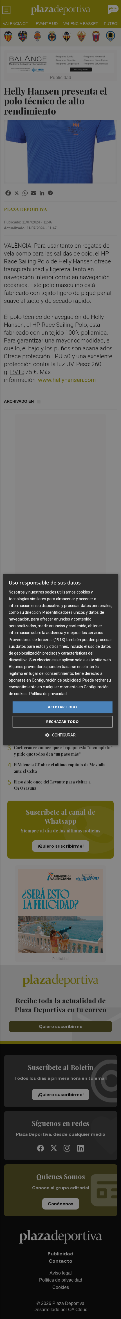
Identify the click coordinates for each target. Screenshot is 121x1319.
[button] (60, 735)
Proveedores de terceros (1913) (37, 639)
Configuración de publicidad (56, 680)
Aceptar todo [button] (62, 707)
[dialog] (60, 659)
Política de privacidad (48, 694)
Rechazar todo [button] (62, 721)
